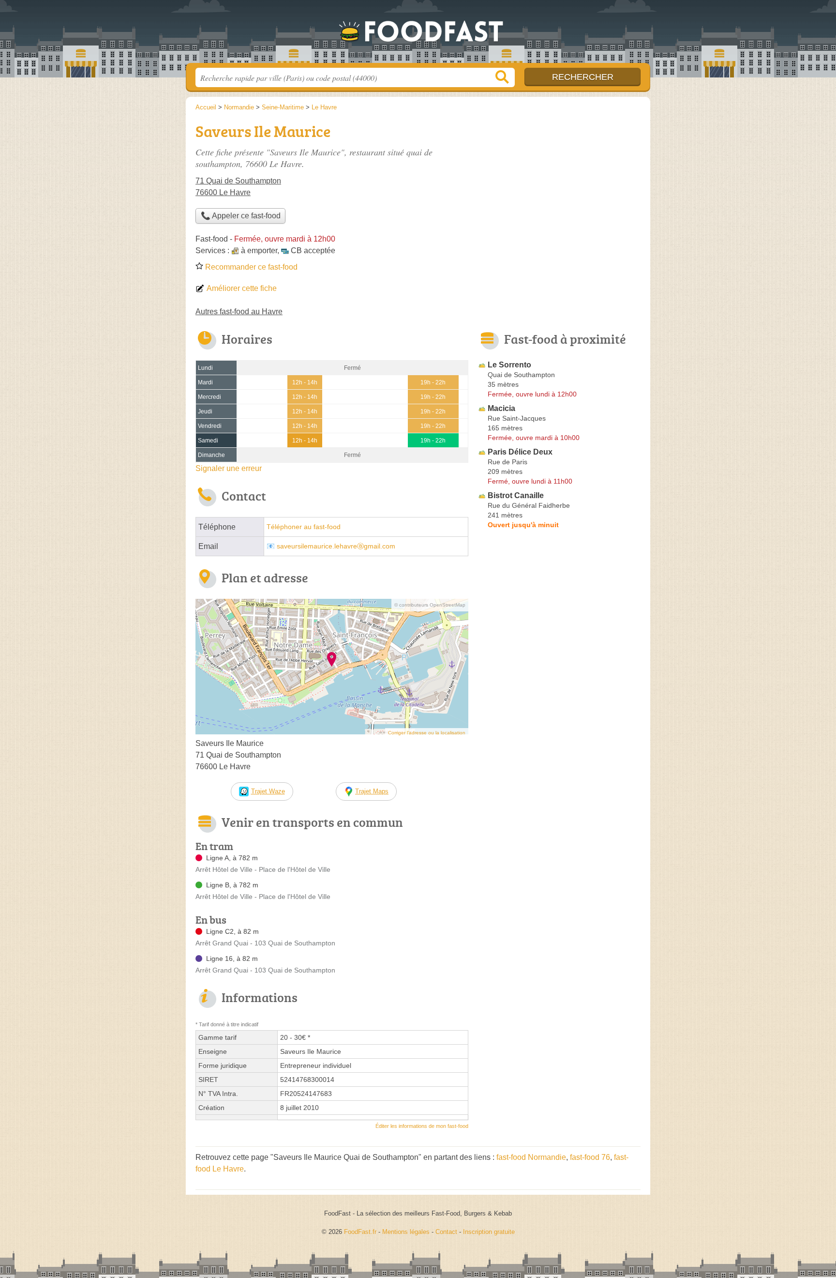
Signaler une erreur (228, 468)
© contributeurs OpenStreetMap (429, 605)
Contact (446, 1231)
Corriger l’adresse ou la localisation (426, 732)
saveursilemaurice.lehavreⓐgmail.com (336, 546)
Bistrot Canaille (516, 495)
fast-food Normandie (531, 1157)
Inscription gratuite (489, 1231)
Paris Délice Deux (520, 452)
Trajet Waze (268, 791)
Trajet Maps (371, 791)
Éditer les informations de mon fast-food (421, 1126)
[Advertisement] (559, 187)
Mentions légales (406, 1231)
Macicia (501, 408)
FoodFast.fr (418, 34)
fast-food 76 (590, 1157)
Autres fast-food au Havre (239, 311)
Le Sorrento (509, 365)
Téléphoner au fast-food (304, 527)
